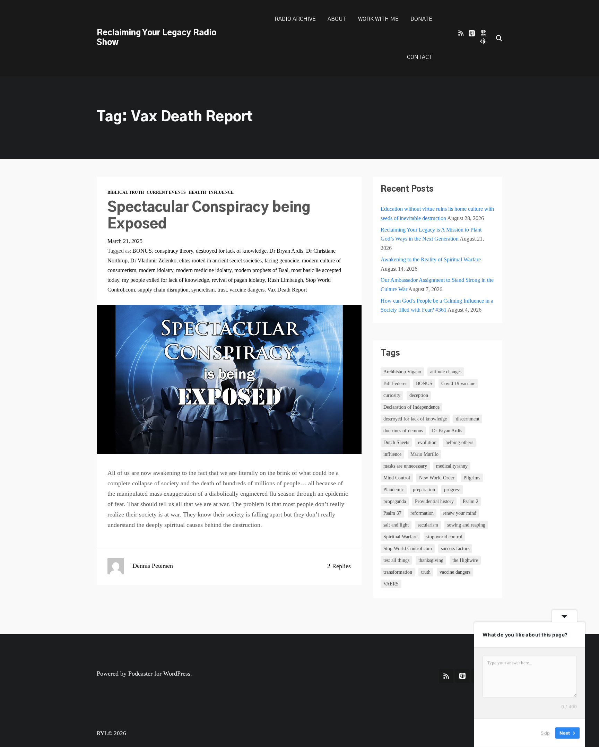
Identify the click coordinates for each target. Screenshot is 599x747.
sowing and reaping (466, 525)
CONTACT (419, 57)
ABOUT (337, 19)
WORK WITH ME (378, 19)
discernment (467, 419)
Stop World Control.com (407, 548)
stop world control (444, 536)
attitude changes (445, 371)
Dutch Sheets (396, 442)
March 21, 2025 (124, 241)
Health (197, 192)
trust (222, 290)
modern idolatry (156, 270)
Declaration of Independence (411, 407)
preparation (424, 489)
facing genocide (281, 260)
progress (452, 489)
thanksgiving (430, 560)
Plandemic (393, 489)
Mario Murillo (424, 454)
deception (418, 395)
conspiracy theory (174, 251)
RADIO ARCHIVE (295, 19)
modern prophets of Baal (261, 270)
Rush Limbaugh (285, 280)
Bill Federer (395, 383)
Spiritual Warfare (400, 536)
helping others (459, 442)
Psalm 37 (392, 513)
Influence (221, 192)
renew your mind (459, 513)
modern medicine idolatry (204, 270)
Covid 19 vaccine (458, 383)
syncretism (203, 290)
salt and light (396, 525)
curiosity (391, 395)
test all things (396, 560)
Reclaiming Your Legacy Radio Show (156, 38)
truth (426, 572)
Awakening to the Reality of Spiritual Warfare (431, 259)
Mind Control (396, 477)
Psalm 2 (470, 501)
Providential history (434, 501)
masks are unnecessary (405, 466)
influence (392, 454)
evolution (427, 442)
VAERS (391, 584)
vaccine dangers (246, 290)
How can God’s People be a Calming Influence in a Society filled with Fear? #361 (437, 305)
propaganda (394, 501)
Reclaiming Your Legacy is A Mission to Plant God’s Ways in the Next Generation (431, 234)
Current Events (166, 192)
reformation (422, 513)
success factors (455, 548)
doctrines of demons (403, 430)
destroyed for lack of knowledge (231, 251)
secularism (428, 525)
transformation (397, 572)
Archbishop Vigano (402, 371)
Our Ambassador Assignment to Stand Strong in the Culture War (437, 284)
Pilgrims (471, 477)
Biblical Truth (125, 192)
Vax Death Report (287, 290)
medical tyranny (452, 466)
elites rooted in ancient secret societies (220, 260)
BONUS (142, 251)
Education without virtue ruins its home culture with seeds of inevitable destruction (437, 213)
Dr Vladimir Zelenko (153, 260)
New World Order (436, 477)
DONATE (421, 19)
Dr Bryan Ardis (286, 251)
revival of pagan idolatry (238, 280)
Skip (545, 733)
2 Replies (339, 566)
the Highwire (465, 560)
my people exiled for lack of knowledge (165, 280)
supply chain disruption (163, 290)
